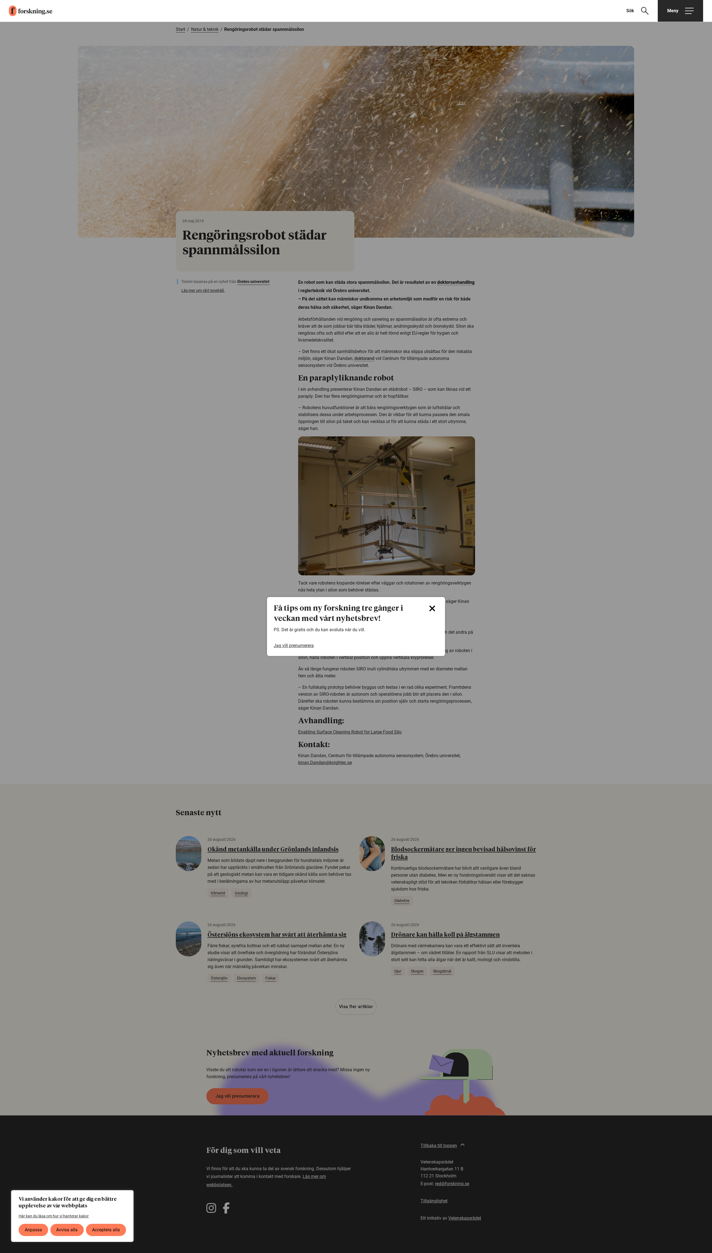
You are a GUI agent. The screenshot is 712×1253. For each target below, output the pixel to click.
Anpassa (33, 1229)
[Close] (432, 608)
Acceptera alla (106, 1229)
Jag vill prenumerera (294, 645)
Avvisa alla (67, 1229)
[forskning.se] (26, 11)
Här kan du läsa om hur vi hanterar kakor (54, 1216)
